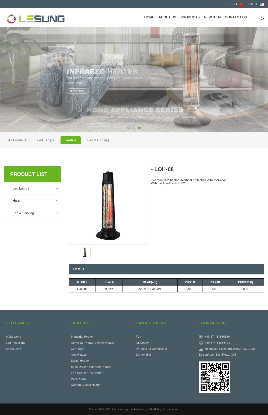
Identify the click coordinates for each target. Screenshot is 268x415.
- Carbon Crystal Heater (85, 384)
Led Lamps (45, 140)
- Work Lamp (12, 336)
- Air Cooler (141, 342)
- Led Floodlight (14, 342)
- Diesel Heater (79, 360)
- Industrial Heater (81, 336)
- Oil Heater (76, 348)
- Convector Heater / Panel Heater (91, 342)
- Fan (137, 336)
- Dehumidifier (143, 354)
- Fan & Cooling (150, 323)
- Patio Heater (78, 378)
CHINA (232, 4)
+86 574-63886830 (217, 336)
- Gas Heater (77, 354)
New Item (212, 17)
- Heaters (79, 323)
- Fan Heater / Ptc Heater (86, 372)
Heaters (70, 140)
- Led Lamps (16, 323)
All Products (17, 140)
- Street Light (12, 348)
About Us (167, 17)
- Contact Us (212, 323)
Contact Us (236, 17)
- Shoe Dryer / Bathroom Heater (90, 366)
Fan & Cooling (98, 140)
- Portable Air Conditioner (150, 348)
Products (190, 17)
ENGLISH (252, 4)
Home (149, 17)
